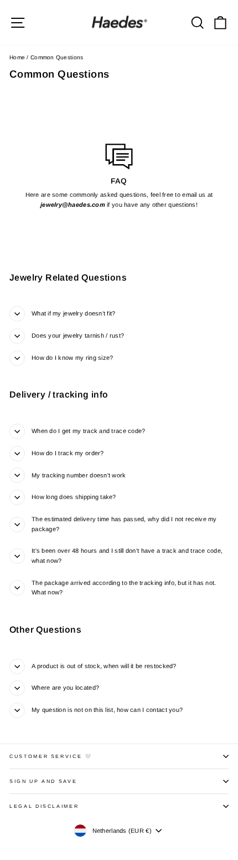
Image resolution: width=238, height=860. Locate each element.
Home (17, 57)
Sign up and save (43, 781)
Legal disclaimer (44, 806)
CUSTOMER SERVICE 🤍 (50, 756)
